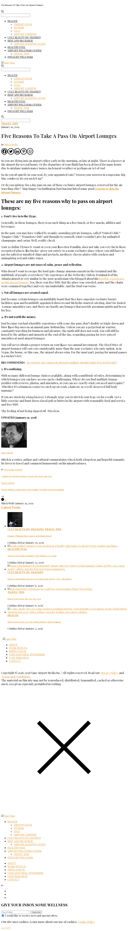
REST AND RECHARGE (20, 40)
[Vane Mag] (8, 62)
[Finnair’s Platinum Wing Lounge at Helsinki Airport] (14, 526)
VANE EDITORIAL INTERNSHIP (27, 654)
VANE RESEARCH (19, 657)
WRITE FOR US (17, 651)
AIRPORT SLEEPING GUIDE (30, 44)
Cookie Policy (86, 922)
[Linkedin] (17, 151)
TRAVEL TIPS (21, 53)
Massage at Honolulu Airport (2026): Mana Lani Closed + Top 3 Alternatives (39, 579)
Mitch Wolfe (11, 144)
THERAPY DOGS (23, 24)
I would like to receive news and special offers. (31, 915)
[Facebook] (4, 151)
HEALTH (12, 21)
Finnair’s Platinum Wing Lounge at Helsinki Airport (29, 536)
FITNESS (19, 27)
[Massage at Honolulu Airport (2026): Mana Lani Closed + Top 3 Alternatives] (67, 569)
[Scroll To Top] (2, 885)
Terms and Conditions (16, 676)
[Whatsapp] (30, 151)
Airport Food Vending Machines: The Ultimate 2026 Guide (32, 556)
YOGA (17, 30)
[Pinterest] (23, 151)
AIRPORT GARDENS (25, 34)
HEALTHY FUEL (16, 47)
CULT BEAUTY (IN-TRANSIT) (24, 37)
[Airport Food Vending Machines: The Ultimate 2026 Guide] (62, 546)
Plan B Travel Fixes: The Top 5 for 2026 (24, 599)
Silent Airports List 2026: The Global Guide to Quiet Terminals (34, 622)
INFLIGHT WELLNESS (20, 57)
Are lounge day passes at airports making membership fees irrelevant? (71, 362)
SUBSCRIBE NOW (36, 912)
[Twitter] (11, 151)
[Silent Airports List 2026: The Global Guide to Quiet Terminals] (67, 612)
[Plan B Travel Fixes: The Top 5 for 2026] (50, 589)
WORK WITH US (18, 648)
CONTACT (15, 661)
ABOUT (13, 644)
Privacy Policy (109, 673)
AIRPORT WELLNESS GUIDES (24, 50)
